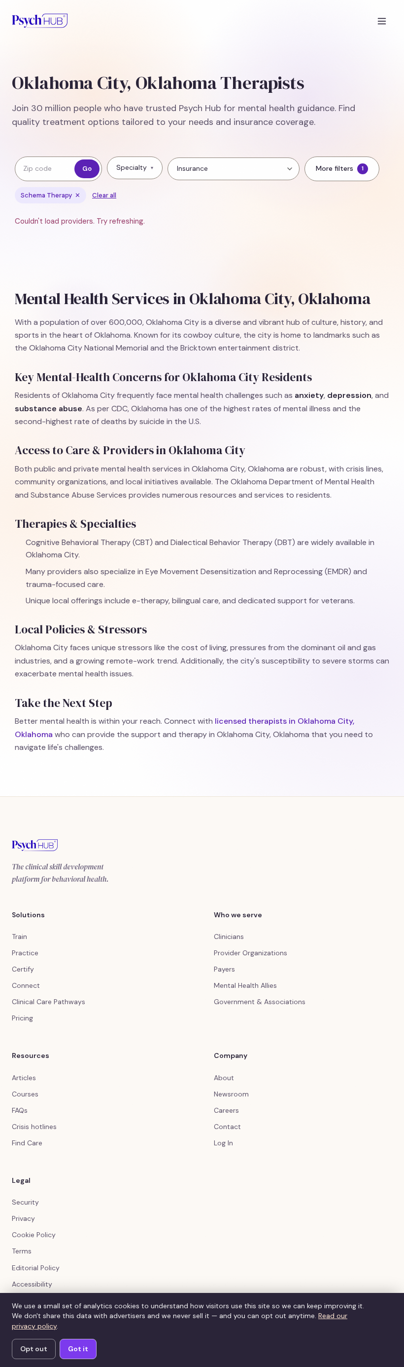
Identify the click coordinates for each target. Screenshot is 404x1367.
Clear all (104, 195)
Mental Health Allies (245, 985)
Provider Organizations (250, 952)
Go (87, 168)
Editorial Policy (36, 1267)
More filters (340, 168)
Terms (22, 1251)
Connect (26, 985)
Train (19, 936)
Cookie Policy (34, 1234)
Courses (25, 1094)
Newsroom (231, 1094)
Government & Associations (259, 1001)
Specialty (134, 167)
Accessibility (32, 1284)
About (224, 1077)
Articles (24, 1077)
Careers (226, 1110)
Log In (223, 1142)
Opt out (33, 1348)
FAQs (20, 1110)
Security (25, 1202)
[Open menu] (381, 20)
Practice (25, 952)
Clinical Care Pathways (48, 1001)
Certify (23, 969)
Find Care (27, 1142)
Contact (227, 1126)
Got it (78, 1348)
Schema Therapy (50, 195)
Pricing (22, 1018)
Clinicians (229, 936)
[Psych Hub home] (39, 21)
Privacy (23, 1218)
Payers (224, 969)
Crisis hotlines (34, 1126)
